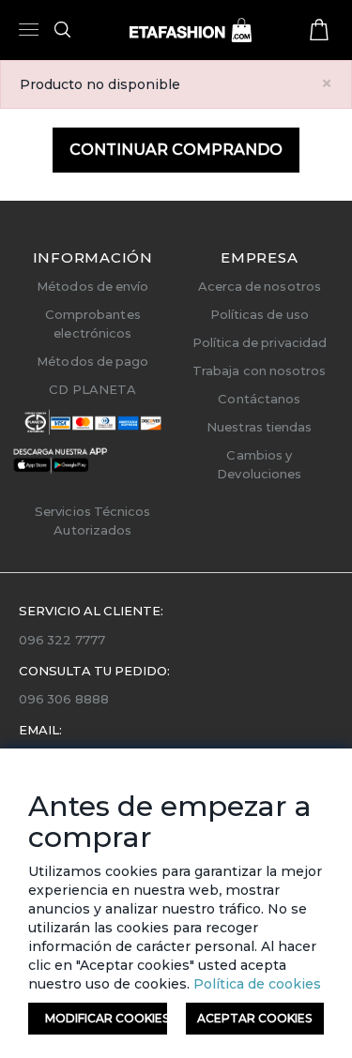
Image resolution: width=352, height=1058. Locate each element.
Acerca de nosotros (259, 286)
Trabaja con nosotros (259, 370)
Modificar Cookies (106, 1018)
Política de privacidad (259, 342)
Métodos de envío (92, 286)
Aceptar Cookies (254, 1018)
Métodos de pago (92, 361)
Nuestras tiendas (259, 426)
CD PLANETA (92, 389)
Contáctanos (259, 398)
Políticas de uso (259, 314)
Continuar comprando (176, 150)
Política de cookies (255, 983)
